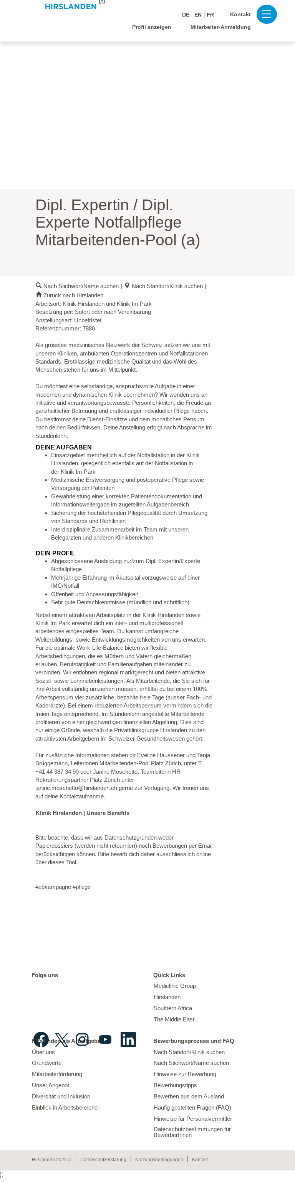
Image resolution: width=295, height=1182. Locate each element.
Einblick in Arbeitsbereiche (65, 1107)
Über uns (43, 1052)
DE (185, 15)
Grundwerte (46, 1063)
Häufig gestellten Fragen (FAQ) (192, 1107)
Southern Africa (173, 1008)
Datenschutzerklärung (103, 1159)
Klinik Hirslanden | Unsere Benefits (82, 813)
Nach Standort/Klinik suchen (167, 286)
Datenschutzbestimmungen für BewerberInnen (192, 1132)
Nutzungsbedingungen (159, 1159)
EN (198, 15)
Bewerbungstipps (175, 1085)
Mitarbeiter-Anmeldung (221, 27)
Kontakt (240, 14)
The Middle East (174, 1019)
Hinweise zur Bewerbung (185, 1074)
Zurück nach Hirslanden (73, 295)
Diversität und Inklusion (61, 1096)
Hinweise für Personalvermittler (193, 1118)
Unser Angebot (50, 1085)
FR (210, 15)
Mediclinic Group (175, 985)
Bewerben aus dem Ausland (189, 1096)
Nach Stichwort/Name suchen (81, 286)
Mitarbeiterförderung (57, 1074)
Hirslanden (167, 997)
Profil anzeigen (151, 27)
